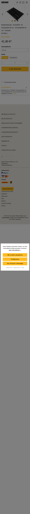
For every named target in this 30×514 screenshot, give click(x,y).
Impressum (9, 267)
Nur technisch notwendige (15, 263)
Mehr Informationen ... (15, 250)
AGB (22, 267)
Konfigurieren (15, 259)
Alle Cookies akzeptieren (15, 255)
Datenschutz (16, 267)
